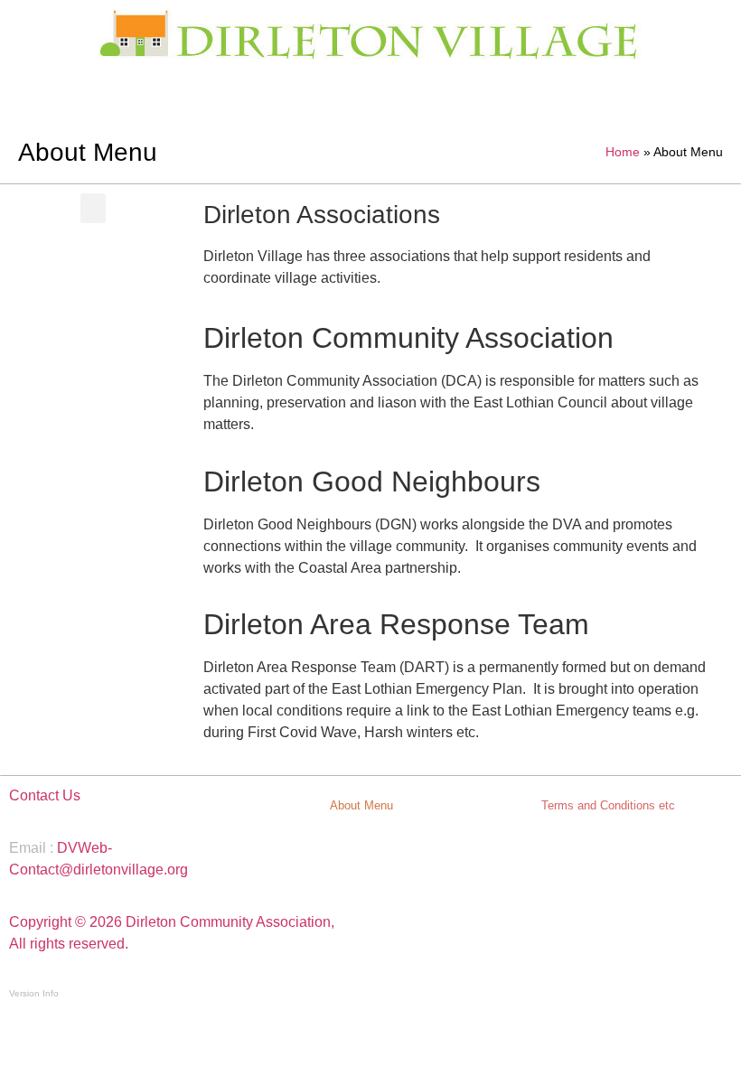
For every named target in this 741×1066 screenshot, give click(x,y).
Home (622, 152)
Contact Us (44, 795)
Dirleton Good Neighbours (371, 481)
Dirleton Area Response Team (396, 624)
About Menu (361, 805)
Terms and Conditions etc (608, 805)
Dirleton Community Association (408, 338)
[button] (93, 208)
